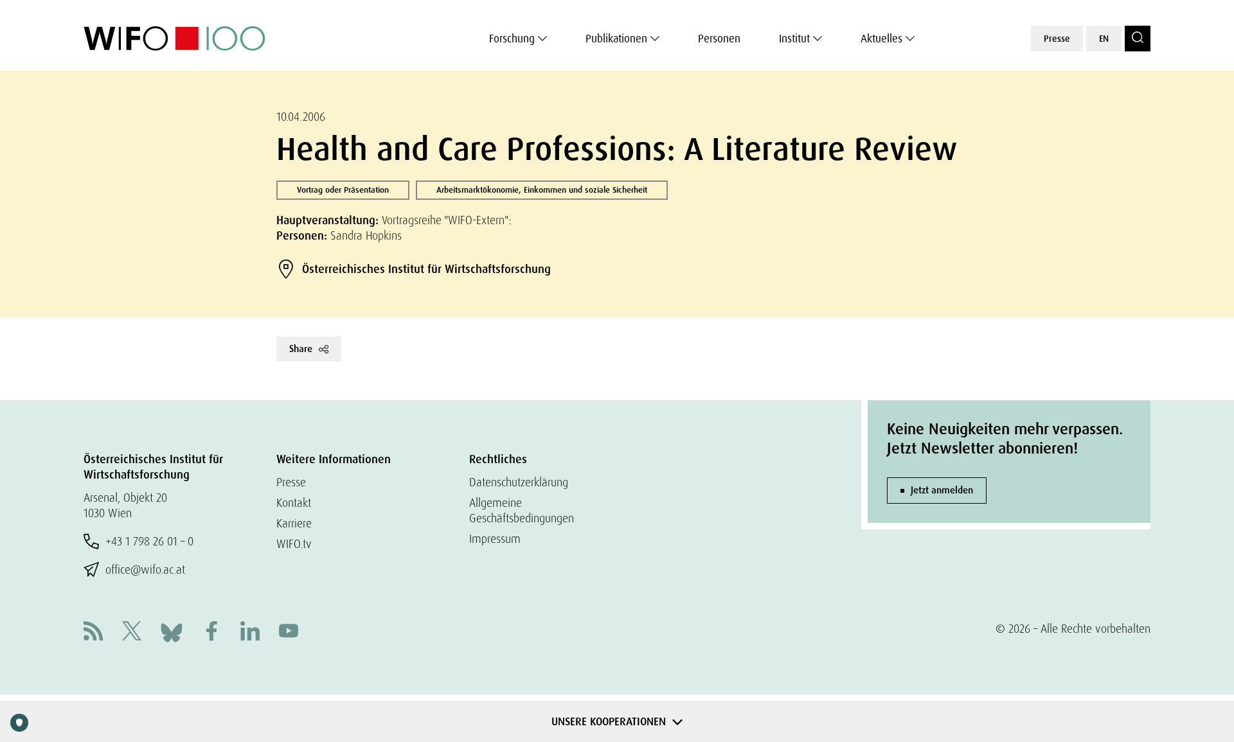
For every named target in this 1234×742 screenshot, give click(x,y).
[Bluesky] (172, 631)
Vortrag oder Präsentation (343, 189)
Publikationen (616, 38)
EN (1104, 38)
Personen (719, 38)
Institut (794, 38)
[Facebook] (211, 632)
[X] (131, 632)
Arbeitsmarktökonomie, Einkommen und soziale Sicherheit (541, 189)
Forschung (512, 38)
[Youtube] (288, 632)
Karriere (294, 523)
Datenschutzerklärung (518, 482)
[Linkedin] (250, 632)
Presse (1057, 38)
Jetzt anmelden (942, 490)
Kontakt (293, 502)
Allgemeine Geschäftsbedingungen (521, 510)
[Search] (1137, 38)
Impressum (495, 538)
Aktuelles (881, 38)
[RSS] (93, 632)
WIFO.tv (294, 543)
